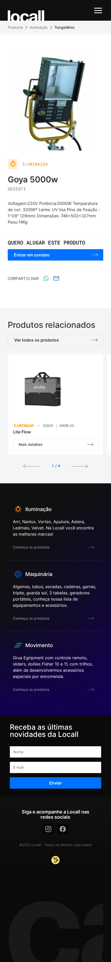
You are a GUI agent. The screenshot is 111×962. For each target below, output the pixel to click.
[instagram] (48, 829)
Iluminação (39, 27)
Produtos (15, 27)
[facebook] (63, 829)
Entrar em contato (32, 254)
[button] (31, 467)
